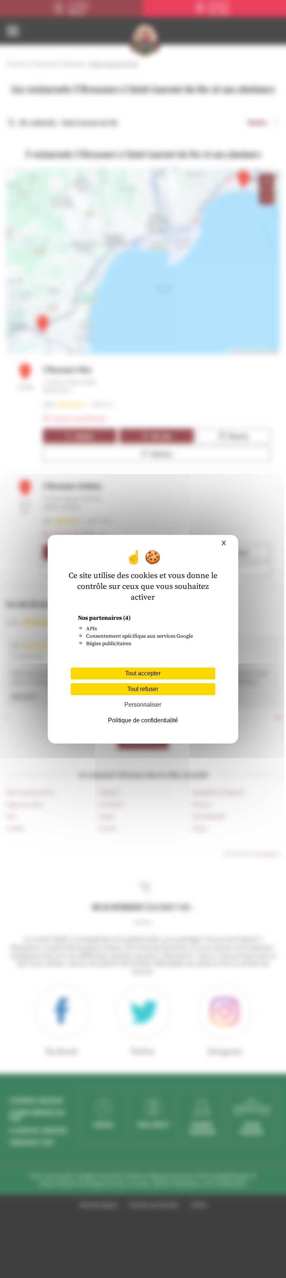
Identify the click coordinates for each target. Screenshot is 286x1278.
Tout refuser (142, 689)
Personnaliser (142, 704)
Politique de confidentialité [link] (143, 720)
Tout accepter (143, 673)
